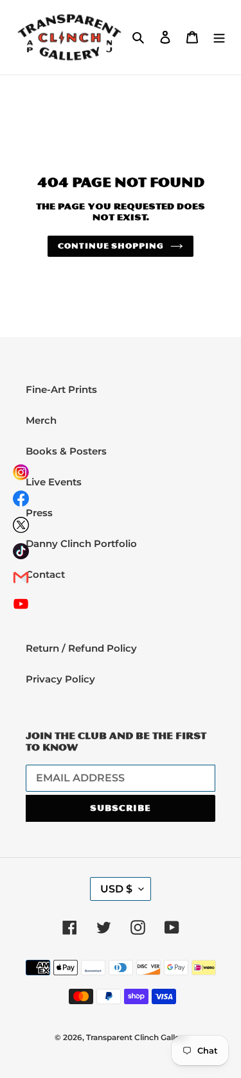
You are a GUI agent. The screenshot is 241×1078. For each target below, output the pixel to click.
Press (39, 513)
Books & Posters (66, 451)
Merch (41, 420)
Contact (45, 574)
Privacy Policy (60, 679)
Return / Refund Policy (81, 648)
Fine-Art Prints (61, 389)
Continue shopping (111, 245)
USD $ (116, 889)
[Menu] (219, 37)
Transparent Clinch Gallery (136, 1037)
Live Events (54, 482)
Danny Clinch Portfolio (81, 543)
